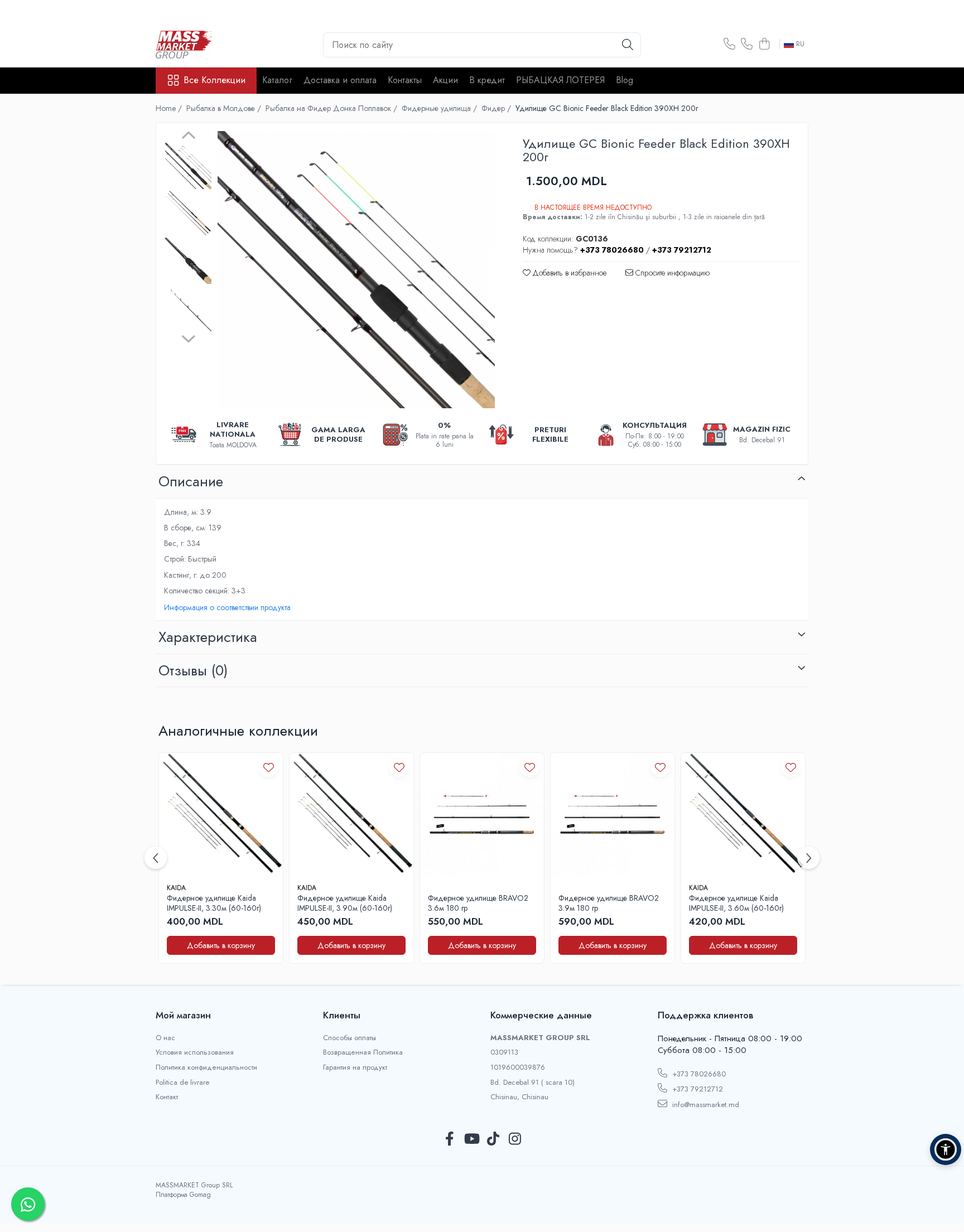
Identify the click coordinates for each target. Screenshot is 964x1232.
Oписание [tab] (190, 481)
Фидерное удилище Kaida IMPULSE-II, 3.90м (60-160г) (344, 903)
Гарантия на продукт (355, 1067)
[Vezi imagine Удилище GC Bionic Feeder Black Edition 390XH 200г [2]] (188, 261)
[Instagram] (514, 1139)
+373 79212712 (696, 1089)
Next (188, 337)
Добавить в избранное (568, 272)
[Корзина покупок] (764, 44)
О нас (165, 1038)
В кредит (487, 80)
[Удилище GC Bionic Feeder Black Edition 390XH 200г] (356, 269)
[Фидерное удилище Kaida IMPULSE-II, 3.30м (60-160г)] (221, 815)
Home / (170, 108)
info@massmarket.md (704, 1104)
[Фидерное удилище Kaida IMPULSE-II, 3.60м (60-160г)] (743, 815)
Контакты (405, 80)
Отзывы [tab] (193, 670)
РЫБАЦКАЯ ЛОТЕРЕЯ (560, 80)
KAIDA (176, 888)
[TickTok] (493, 1139)
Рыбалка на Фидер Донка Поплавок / (332, 108)
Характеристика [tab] (207, 637)
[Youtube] (471, 1139)
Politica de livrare (182, 1083)
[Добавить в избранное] (268, 767)
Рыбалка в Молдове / (224, 108)
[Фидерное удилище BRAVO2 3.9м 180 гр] (612, 815)
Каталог (277, 80)
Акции (445, 80)
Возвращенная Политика (363, 1052)
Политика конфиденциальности (206, 1067)
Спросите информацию (671, 272)
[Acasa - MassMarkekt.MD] (211, 45)
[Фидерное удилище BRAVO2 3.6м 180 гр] (482, 815)
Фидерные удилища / (440, 108)
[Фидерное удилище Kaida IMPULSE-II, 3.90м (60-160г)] (351, 815)
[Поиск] (627, 44)
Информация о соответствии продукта (227, 607)
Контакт (167, 1097)
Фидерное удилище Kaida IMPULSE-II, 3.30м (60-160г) (214, 903)
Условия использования (195, 1052)
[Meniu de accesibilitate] (945, 1149)
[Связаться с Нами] (729, 44)
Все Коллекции (214, 80)
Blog (624, 80)
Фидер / (497, 108)
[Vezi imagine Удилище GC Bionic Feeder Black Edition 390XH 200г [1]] (188, 213)
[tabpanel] (356, 269)
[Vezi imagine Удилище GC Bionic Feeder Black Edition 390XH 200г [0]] (188, 166)
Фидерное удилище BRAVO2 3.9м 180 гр (608, 903)
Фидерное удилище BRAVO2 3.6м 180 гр (478, 903)
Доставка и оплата (340, 80)
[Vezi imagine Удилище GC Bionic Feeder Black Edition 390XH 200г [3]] (188, 308)
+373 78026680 (698, 1074)
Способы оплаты (349, 1038)
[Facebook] (449, 1139)
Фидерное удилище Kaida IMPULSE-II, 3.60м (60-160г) (736, 903)
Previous (188, 136)
